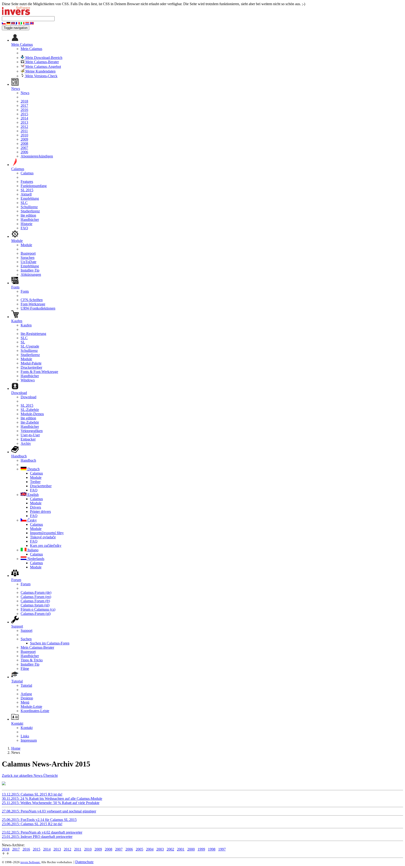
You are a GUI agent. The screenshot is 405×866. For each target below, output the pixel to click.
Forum (25, 584)
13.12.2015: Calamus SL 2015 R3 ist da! (32, 794)
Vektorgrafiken (32, 431)
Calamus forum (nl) (35, 605)
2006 (24, 152)
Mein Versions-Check (40, 76)
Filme (25, 669)
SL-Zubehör (30, 410)
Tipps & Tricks (32, 660)
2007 (24, 148)
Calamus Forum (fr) (35, 601)
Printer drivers (40, 511)
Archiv (26, 443)
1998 (211, 849)
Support (26, 630)
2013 (24, 122)
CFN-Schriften (32, 300)
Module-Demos (32, 414)
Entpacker (28, 439)
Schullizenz (29, 207)
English (32, 495)
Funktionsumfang (34, 186)
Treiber (35, 482)
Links (25, 736)
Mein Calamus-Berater (41, 62)
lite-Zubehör (30, 422)
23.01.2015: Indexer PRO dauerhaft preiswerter (37, 837)
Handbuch (28, 460)
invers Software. (30, 862)
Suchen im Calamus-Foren (49, 643)
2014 (24, 118)
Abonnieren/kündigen (37, 156)
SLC (24, 203)
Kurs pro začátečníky (45, 546)
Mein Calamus (31, 49)
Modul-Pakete (31, 363)
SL (23, 342)
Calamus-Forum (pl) (36, 614)
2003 (160, 849)
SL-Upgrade (30, 346)
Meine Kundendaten (40, 71)
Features (27, 182)
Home (15, 748)
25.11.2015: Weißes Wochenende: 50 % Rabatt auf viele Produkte (50, 803)
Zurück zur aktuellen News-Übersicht (30, 776)
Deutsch (33, 469)
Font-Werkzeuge (33, 304)
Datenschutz (84, 862)
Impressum (29, 740)
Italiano (32, 550)
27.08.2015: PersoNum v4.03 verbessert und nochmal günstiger (49, 811)
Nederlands (35, 559)
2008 (24, 144)
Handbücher (30, 220)
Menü (25, 702)
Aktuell (26, 194)
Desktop (27, 698)
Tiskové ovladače (43, 537)
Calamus (27, 173)
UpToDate (28, 262)
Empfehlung (30, 198)
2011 (24, 131)
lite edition (28, 215)
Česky (31, 520)
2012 (24, 127)
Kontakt (27, 728)
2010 (24, 135)
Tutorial (26, 685)
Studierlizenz (30, 211)
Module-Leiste (31, 707)
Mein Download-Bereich (43, 58)
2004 (150, 849)
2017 (24, 105)
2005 (139, 849)
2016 (24, 110)
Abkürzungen (31, 274)
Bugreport (28, 253)
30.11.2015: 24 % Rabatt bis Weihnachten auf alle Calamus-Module (52, 799)
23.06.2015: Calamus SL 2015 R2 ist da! (32, 824)
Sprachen (27, 258)
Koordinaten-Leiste (35, 711)
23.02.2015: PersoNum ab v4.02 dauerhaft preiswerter (42, 832)
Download (28, 397)
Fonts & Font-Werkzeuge (39, 372)
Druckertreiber (31, 367)
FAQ (24, 228)
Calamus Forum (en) (36, 597)
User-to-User (30, 435)
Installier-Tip (30, 270)
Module (26, 245)
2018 (24, 101)
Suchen (26, 639)
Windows (28, 380)
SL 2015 (27, 190)
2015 (24, 114)
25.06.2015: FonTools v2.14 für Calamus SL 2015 (39, 820)
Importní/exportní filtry (47, 533)
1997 (222, 849)
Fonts (25, 291)
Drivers (35, 507)
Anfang (26, 694)
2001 (180, 849)
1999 (201, 849)
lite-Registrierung (33, 334)
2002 (170, 849)
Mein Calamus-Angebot (42, 67)
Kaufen (26, 325)
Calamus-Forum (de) (36, 592)
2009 (24, 139)
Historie (26, 224)
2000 (191, 849)
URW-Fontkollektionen (38, 308)
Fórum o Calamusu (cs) (38, 609)
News (25, 93)
